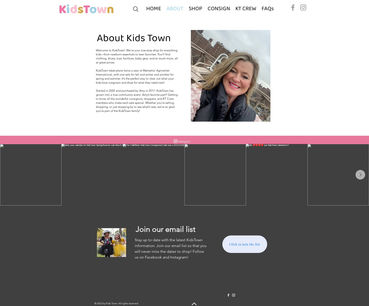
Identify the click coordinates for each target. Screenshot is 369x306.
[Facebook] (293, 7)
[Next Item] (360, 175)
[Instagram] (303, 7)
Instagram (184, 141)
